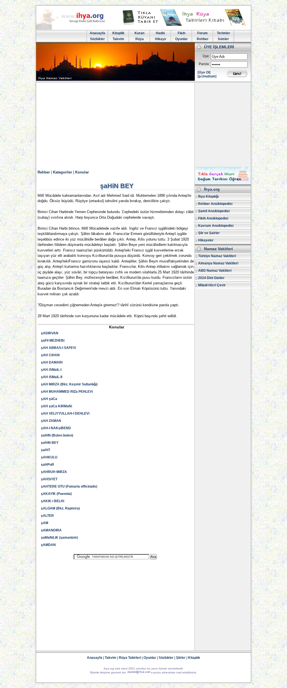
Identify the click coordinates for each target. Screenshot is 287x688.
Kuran (139, 33)
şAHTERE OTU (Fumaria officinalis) (69, 486)
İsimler (223, 39)
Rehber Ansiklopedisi (215, 204)
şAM (44, 523)
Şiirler (181, 658)
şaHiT (45, 450)
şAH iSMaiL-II (51, 377)
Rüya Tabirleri (130, 658)
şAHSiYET (49, 479)
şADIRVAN (49, 333)
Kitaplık (194, 658)
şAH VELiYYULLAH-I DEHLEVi (65, 413)
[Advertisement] (143, 124)
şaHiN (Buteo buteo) (57, 435)
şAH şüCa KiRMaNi (56, 406)
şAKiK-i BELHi (52, 501)
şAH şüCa (49, 399)
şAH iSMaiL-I (51, 370)
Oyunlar (181, 39)
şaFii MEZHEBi (52, 340)
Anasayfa (97, 33)
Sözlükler (97, 39)
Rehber (203, 39)
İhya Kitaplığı (208, 196)
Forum (202, 33)
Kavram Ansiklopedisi (215, 226)
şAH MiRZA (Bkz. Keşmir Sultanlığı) (69, 384)
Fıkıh (181, 33)
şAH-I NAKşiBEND (56, 428)
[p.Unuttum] (207, 76)
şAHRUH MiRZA (54, 472)
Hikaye (160, 39)
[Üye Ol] (204, 72)
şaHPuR (47, 465)
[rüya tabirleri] (185, 25)
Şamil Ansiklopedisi (214, 211)
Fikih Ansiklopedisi (213, 218)
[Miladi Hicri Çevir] (223, 182)
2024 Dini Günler (211, 278)
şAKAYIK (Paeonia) (56, 494)
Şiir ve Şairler (209, 233)
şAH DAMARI (52, 362)
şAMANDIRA (51, 530)
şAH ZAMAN (51, 421)
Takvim (118, 39)
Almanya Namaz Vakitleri (218, 263)
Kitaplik (118, 33)
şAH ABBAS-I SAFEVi (58, 348)
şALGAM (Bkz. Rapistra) (60, 508)
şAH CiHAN (50, 355)
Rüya (139, 39)
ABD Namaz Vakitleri (215, 271)
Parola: (204, 64)
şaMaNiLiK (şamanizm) (59, 538)
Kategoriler (62, 172)
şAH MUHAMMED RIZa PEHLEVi (67, 392)
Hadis (160, 33)
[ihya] (75, 29)
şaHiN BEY (50, 443)
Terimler (223, 33)
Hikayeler (206, 240)
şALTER (47, 516)
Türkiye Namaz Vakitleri (217, 256)
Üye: (206, 56)
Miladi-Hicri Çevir (212, 285)
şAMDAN (48, 545)
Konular (82, 172)
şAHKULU (49, 457)
